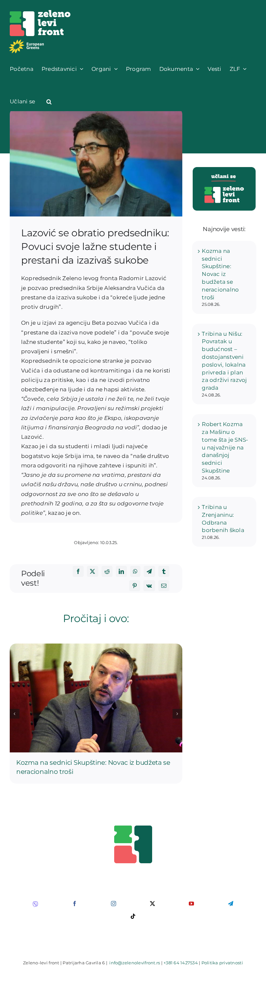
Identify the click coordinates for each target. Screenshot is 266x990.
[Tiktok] (133, 916)
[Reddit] (107, 571)
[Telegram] (149, 571)
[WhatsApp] (135, 571)
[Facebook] (78, 571)
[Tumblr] (164, 571)
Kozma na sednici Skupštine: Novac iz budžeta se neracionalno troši (220, 274)
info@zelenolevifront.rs (134, 962)
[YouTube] (191, 903)
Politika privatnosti (222, 962)
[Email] (164, 586)
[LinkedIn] (121, 571)
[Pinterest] (134, 586)
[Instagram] (113, 903)
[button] (49, 101)
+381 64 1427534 (180, 962)
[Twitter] (92, 571)
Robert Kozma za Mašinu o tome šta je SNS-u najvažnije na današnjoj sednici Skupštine (225, 447)
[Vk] (149, 586)
